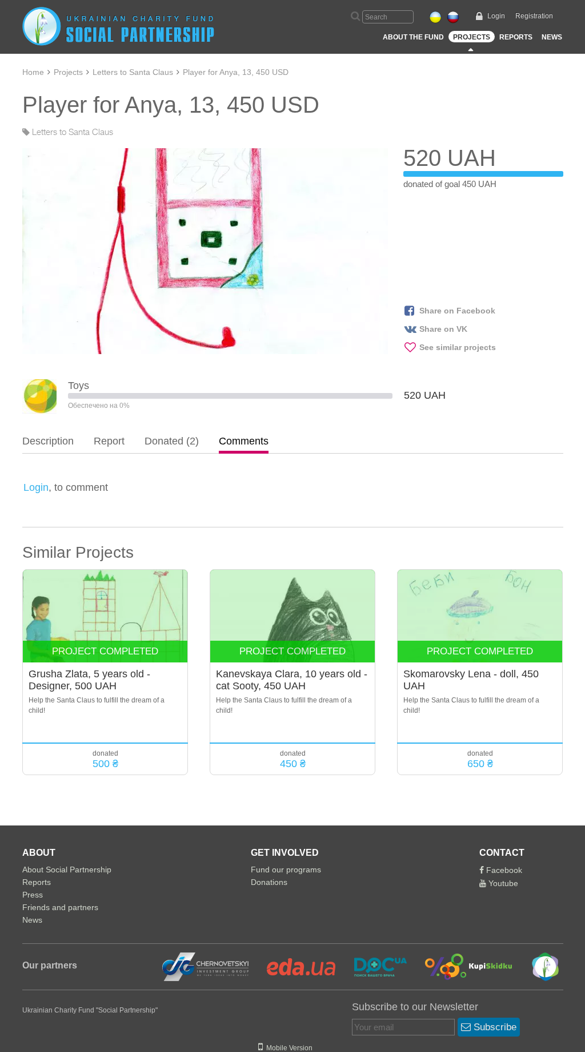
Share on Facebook (457, 310)
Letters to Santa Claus (133, 72)
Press (32, 894)
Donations (269, 882)
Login (496, 16)
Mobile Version (287, 1048)
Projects (471, 37)
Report (109, 441)
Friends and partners (60, 907)
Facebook (503, 870)
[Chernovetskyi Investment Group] (204, 966)
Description (48, 441)
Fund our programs (286, 869)
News (552, 37)
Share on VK (443, 329)
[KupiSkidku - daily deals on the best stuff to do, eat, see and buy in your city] (462, 966)
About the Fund (413, 37)
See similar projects (457, 347)
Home (33, 72)
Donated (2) (172, 441)
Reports (515, 37)
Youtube (502, 883)
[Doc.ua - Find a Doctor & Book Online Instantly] (373, 966)
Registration (534, 16)
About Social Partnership (66, 869)
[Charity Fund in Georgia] (537, 966)
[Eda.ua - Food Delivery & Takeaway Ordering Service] (294, 966)
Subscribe (493, 1027)
